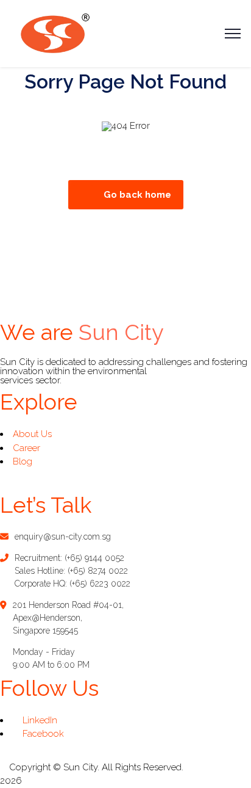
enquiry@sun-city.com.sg (63, 536)
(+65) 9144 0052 (94, 558)
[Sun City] (54, 32)
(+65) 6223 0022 (99, 583)
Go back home (137, 194)
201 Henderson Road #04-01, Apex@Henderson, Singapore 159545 (68, 617)
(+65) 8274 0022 (98, 571)
